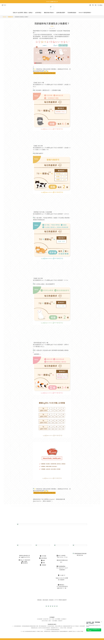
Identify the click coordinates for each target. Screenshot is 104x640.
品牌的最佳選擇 (60, 12)
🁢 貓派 (43, 560)
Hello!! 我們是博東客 (85, 12)
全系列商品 (38, 12)
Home (4, 16)
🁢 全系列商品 (43, 558)
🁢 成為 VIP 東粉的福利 (24, 560)
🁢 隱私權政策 (24, 563)
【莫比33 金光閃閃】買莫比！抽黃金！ (23, 12)
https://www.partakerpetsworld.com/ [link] (44, 73)
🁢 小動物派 (43, 565)
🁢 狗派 (43, 562)
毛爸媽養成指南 (72, 12)
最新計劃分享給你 (49, 12)
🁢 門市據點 (24, 561)
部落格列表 (10, 16)
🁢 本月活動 (43, 556)
